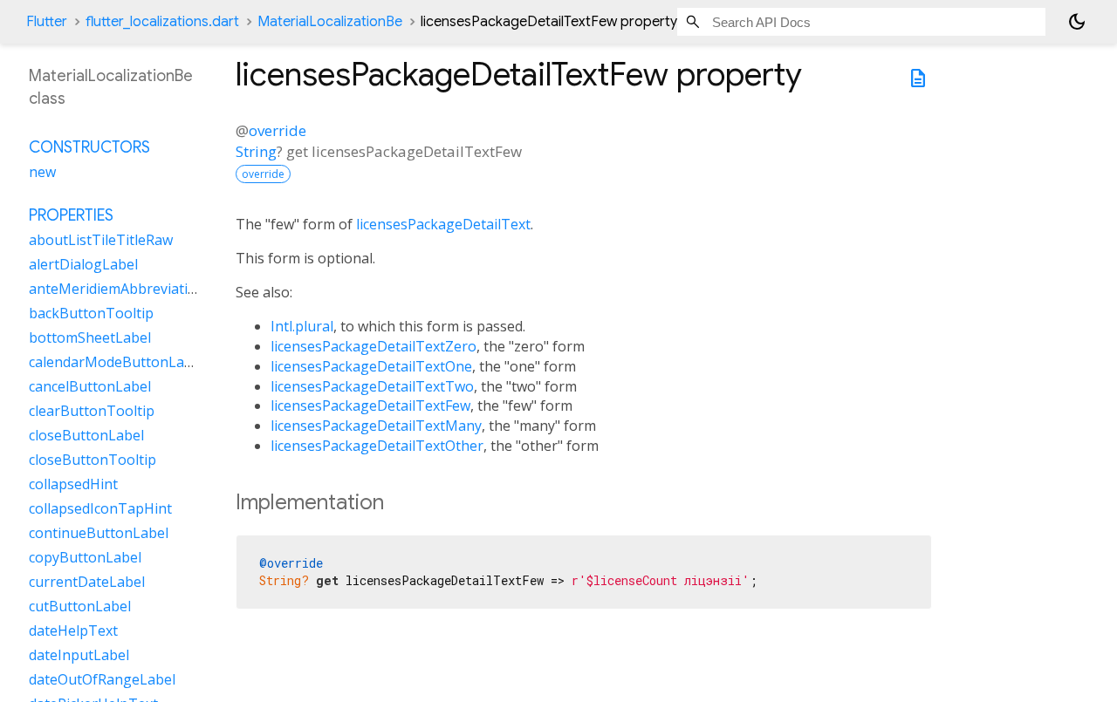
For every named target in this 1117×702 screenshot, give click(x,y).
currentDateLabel (87, 580)
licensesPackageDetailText (443, 224)
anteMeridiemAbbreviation (117, 287)
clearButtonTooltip (91, 409)
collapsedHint (73, 483)
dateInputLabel (79, 654)
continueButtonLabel (98, 532)
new (42, 171)
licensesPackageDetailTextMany (376, 425)
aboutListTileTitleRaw (101, 239)
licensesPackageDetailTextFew (370, 405)
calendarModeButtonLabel (116, 361)
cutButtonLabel (80, 605)
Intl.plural (302, 326)
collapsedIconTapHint (100, 507)
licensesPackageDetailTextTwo (372, 386)
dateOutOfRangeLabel (102, 678)
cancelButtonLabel (90, 385)
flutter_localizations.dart (162, 22)
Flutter (46, 22)
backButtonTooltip (91, 312)
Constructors (89, 146)
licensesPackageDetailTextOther (377, 445)
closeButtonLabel (86, 434)
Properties (71, 214)
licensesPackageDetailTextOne (371, 366)
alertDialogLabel (83, 263)
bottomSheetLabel (90, 336)
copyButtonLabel (85, 556)
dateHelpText (73, 629)
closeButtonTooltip (92, 458)
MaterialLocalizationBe (329, 22)
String (256, 151)
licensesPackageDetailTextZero (373, 346)
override (277, 130)
